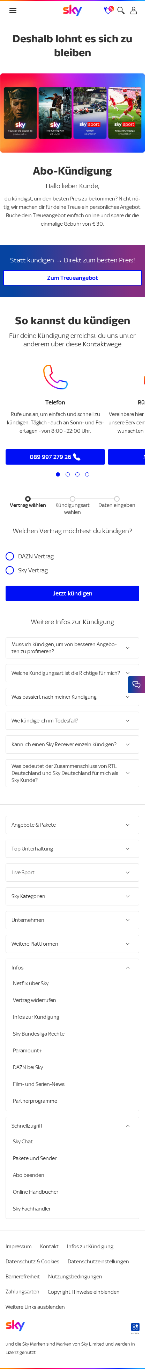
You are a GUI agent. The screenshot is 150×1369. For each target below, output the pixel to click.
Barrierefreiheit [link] (23, 1276)
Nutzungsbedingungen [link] (75, 1276)
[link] (72, 10)
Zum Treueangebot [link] (72, 277)
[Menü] (13, 10)
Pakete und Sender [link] (35, 1158)
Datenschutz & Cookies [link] (32, 1261)
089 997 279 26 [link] (50, 456)
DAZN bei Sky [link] (28, 1067)
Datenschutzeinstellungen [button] (98, 1261)
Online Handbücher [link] (35, 1192)
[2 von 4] (68, 474)
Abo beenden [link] (28, 1175)
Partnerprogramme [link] (35, 1101)
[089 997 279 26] (55, 377)
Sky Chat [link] (23, 1141)
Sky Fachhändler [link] (32, 1209)
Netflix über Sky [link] (30, 983)
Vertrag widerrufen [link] (34, 1000)
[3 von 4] (77, 474)
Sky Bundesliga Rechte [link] (39, 1034)
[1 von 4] (58, 474)
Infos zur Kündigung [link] (36, 1017)
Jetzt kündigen (72, 593)
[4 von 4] (87, 474)
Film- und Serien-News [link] (39, 1084)
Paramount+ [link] (28, 1050)
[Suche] (121, 10)
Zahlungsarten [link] (22, 1292)
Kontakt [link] (49, 1246)
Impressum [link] (19, 1246)
